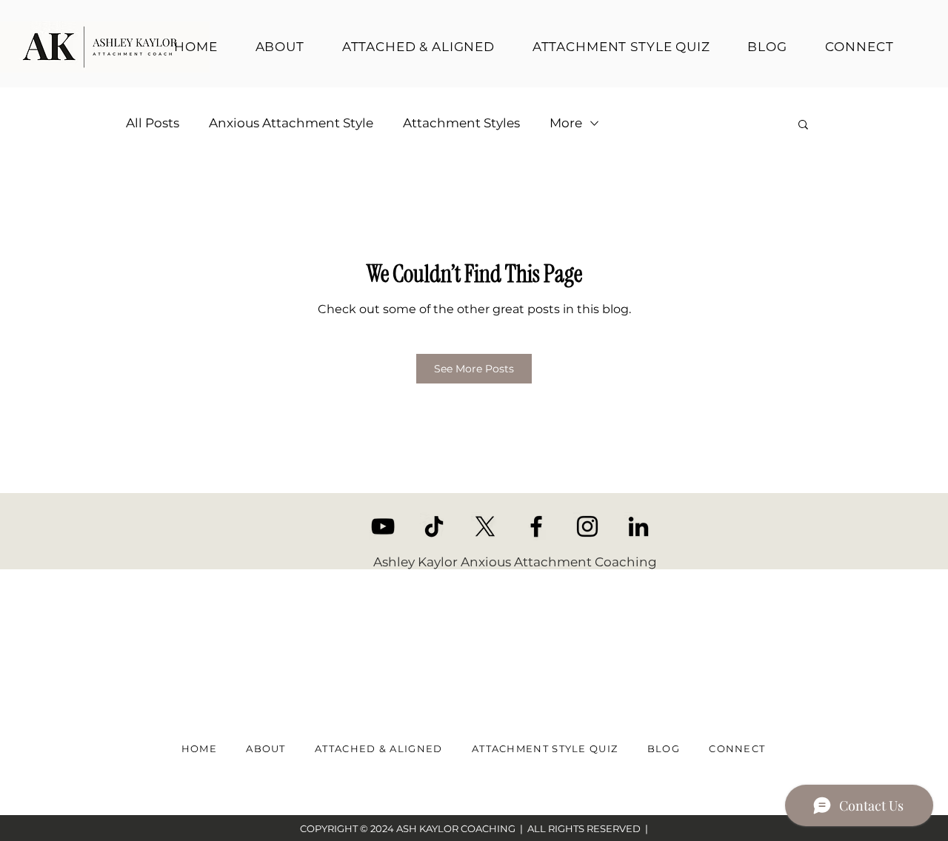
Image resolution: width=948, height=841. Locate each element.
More (566, 122)
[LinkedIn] (638, 526)
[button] (803, 124)
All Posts (152, 122)
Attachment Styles (461, 122)
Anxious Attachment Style (291, 122)
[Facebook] (536, 526)
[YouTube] (383, 526)
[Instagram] (587, 526)
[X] (485, 526)
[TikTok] (434, 526)
